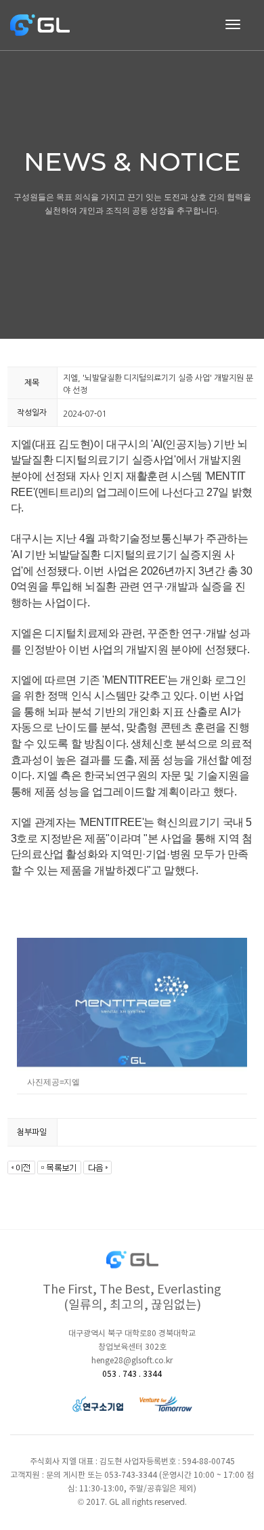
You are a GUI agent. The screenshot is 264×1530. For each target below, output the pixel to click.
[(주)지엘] (41, 25)
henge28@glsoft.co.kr (132, 1361)
